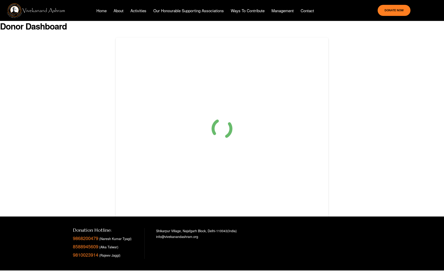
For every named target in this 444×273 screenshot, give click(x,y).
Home (101, 10)
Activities (138, 10)
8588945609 (85, 246)
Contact (307, 10)
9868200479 (85, 238)
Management (282, 10)
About (118, 10)
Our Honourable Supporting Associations (188, 10)
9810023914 (85, 254)
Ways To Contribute (248, 10)
